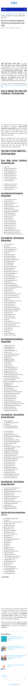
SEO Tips (14, 14)
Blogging (8, 14)
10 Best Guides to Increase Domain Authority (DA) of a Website (15, 638)
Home (2, 14)
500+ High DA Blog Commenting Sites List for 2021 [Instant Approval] (16, 657)
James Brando (5, 28)
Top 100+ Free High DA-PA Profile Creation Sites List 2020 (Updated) (16, 648)
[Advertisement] (14, 45)
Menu (4, 9)
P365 (14, 3)
